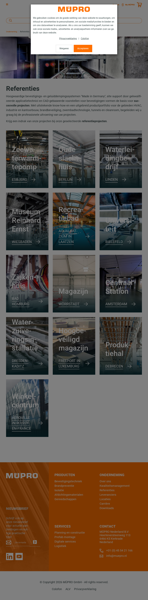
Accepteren (83, 48)
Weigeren (64, 48)
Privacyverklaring (68, 38)
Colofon (85, 38)
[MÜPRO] (74, 9)
